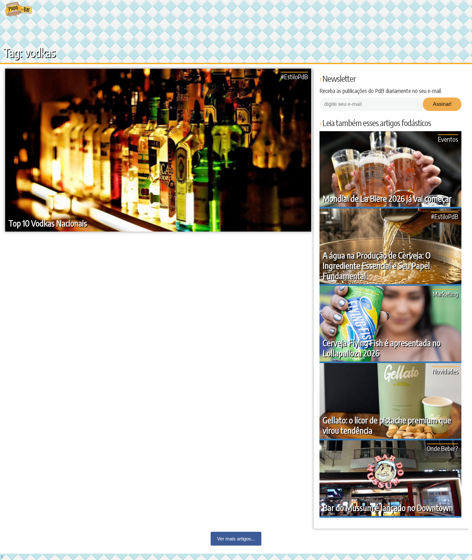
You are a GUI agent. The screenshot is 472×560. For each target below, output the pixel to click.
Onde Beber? (442, 448)
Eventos (448, 139)
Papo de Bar (18, 10)
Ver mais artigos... (236, 538)
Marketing (445, 294)
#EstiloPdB (294, 76)
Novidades (445, 371)
